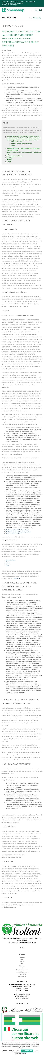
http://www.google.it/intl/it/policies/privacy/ (17, 530)
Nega (36, 1051)
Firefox (7, 562)
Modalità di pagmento (22, 972)
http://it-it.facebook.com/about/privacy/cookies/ (18, 532)
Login (22, 968)
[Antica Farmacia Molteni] (13, 10)
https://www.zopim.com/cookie (14, 534)
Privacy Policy (22, 974)
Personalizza (20, 1053)
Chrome (8, 564)
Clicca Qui (16, 578)
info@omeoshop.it (28, 675)
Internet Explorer (10, 560)
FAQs (22, 964)
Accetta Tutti (27, 1051)
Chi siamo (22, 957)
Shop (30, 18)
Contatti (22, 962)
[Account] (36, 10)
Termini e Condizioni (22, 970)
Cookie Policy (22, 976)
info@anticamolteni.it (24, 994)
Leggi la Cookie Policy (11, 1051)
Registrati (22, 966)
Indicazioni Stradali (22, 998)
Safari (7, 566)
